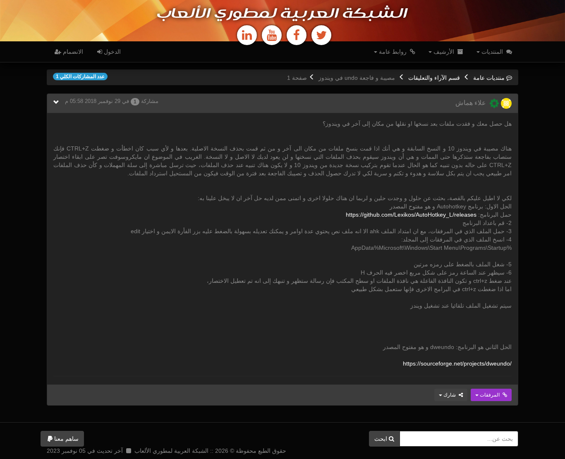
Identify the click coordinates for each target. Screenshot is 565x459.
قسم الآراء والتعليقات (434, 77)
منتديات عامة (489, 77)
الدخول (111, 51)
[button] (62, 439)
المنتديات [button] (492, 51)
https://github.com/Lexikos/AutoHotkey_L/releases (411, 214)
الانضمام (72, 51)
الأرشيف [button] (444, 51)
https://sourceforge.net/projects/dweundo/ (457, 363)
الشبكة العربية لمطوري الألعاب (282, 14)
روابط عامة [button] (392, 51)
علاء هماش (472, 102)
